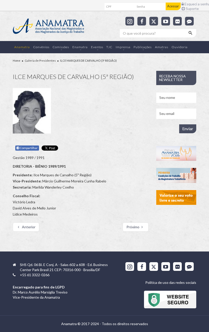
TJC (109, 47)
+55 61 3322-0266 (34, 275)
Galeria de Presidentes (40, 60)
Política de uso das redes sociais (170, 282)
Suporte (192, 8)
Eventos (97, 47)
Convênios (41, 47)
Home (16, 60)
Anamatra (22, 47)
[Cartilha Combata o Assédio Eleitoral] (176, 197)
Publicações (143, 47)
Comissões (61, 47)
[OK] (191, 33)
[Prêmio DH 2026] (176, 153)
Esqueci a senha (195, 4)
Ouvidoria (180, 47)
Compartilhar (28, 148)
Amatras (161, 47)
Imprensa (123, 47)
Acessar (173, 6)
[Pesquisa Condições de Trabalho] (176, 175)
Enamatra (80, 47)
